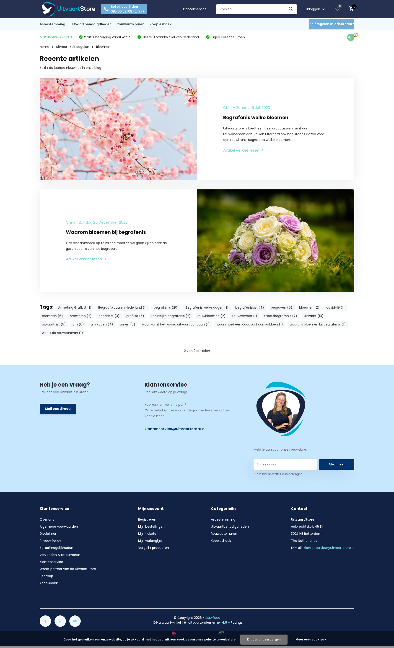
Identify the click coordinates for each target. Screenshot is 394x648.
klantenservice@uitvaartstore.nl (175, 428)
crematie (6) (52, 316)
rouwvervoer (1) (244, 316)
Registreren (147, 519)
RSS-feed (212, 617)
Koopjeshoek (160, 24)
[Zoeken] (291, 9)
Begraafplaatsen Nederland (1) (122, 307)
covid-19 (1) (335, 307)
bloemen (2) (309, 307)
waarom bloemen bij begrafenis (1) (318, 324)
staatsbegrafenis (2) (280, 316)
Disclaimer (48, 533)
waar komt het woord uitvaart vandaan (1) (176, 324)
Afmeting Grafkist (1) (74, 307)
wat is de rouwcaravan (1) (62, 332)
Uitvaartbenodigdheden (90, 24)
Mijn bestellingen (151, 526)
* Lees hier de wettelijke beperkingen (278, 474)
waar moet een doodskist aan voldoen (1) (250, 324)
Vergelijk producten (153, 547)
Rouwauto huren (130, 24)
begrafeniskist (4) (249, 307)
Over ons (47, 519)
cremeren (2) (81, 316)
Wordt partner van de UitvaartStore (68, 569)
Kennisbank (49, 583)
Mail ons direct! (58, 408)
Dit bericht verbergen (264, 639)
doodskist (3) (108, 316)
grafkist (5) (135, 316)
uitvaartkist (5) (54, 324)
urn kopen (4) (102, 324)
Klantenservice (195, 9)
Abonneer (337, 464)
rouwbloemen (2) (211, 316)
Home (44, 46)
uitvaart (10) (314, 316)
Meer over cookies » (311, 639)
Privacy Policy (50, 540)
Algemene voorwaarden (59, 526)
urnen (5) (127, 324)
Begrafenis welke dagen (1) (207, 307)
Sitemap (46, 576)
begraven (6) (281, 307)
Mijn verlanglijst (150, 540)
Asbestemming (52, 24)
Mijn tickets (147, 533)
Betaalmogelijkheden (56, 547)
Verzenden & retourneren (60, 554)
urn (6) (78, 324)
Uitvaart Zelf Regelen (72, 46)
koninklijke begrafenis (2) (171, 316)
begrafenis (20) (166, 307)
